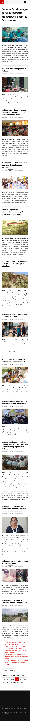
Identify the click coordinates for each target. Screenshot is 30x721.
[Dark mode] (28, 2)
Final (22, 682)
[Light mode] (25, 2)
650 (21, 679)
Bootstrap (4, 712)
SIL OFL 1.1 (20, 716)
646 (4, 679)
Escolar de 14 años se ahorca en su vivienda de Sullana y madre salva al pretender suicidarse (16, 662)
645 (23, 675)
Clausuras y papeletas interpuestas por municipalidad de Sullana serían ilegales (14, 212)
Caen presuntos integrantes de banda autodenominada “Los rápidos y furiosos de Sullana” (16, 656)
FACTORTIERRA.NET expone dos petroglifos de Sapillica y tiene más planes (14, 263)
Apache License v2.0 (13, 714)
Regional (5, 710)
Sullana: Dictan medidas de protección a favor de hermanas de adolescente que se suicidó (15, 508)
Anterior (12, 675)
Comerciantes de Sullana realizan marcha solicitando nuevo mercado (15, 165)
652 (4, 682)
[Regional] (8, 2)
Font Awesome (5, 716)
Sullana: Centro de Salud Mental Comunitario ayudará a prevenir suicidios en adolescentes (14, 112)
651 (25, 679)
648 (12, 679)
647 (8, 679)
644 (18, 675)
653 (8, 682)
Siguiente (14, 682)
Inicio (5, 675)
